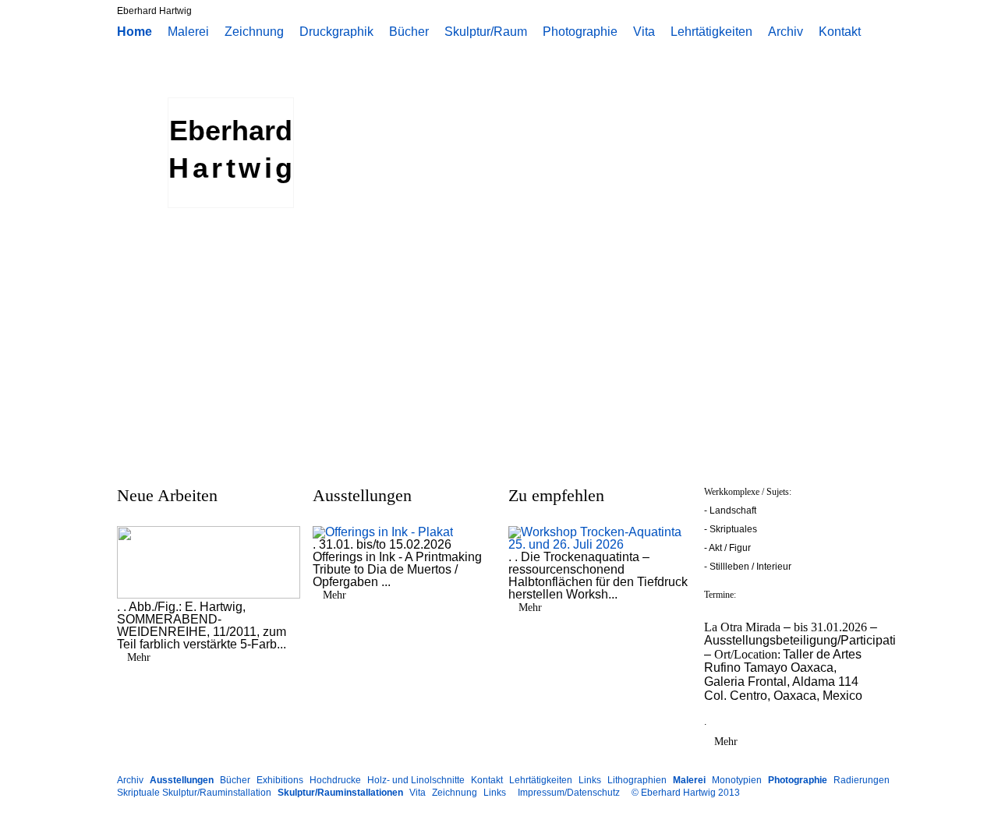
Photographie (580, 32)
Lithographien (637, 780)
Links (590, 780)
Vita (644, 32)
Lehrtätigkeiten (711, 32)
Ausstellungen (362, 495)
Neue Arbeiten (167, 495)
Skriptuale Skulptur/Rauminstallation (194, 792)
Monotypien (737, 780)
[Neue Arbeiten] (208, 594)
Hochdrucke (335, 780)
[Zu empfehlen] (600, 544)
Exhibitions (280, 780)
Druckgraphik (336, 32)
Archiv (785, 32)
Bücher (409, 32)
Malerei (188, 32)
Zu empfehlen (556, 495)
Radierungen (861, 780)
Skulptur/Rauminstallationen (340, 792)
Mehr (138, 657)
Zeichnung (254, 32)
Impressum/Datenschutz (569, 792)
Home (134, 32)
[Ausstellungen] (383, 532)
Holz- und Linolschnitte (416, 780)
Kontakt (840, 32)
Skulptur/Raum (485, 32)
